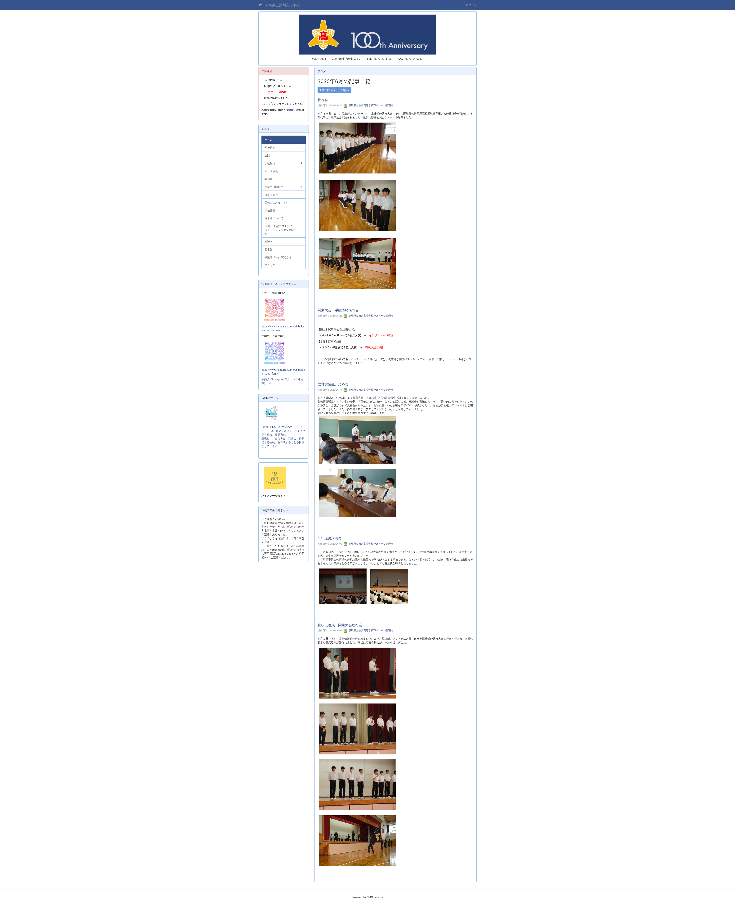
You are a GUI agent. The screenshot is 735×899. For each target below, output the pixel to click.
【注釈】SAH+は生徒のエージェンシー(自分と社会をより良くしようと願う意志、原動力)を (283, 430)
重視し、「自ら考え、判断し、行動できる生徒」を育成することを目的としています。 (282, 442)
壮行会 (323, 99)
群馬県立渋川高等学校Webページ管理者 (370, 105)
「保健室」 (289, 109)
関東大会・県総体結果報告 (338, 309)
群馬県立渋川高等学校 (282, 4)
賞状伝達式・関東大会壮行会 (340, 624)
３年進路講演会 (330, 537)
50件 (344, 90)
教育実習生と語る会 (333, 383)
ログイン (471, 5)
